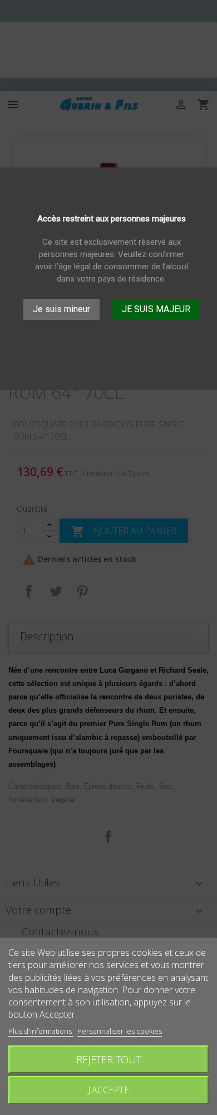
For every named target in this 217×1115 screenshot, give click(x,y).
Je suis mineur (61, 309)
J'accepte (108, 1090)
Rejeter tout (108, 1059)
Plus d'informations (40, 1031)
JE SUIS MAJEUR (156, 309)
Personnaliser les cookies (119, 1031)
